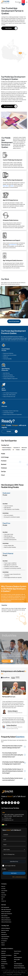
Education (3, 953)
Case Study (3, 894)
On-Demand (3, 961)
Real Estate (3, 959)
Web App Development (6, 909)
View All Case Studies (14, 321)
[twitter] (5, 802)
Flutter (12, 185)
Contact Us (3, 901)
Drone (15, 955)
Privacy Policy (9, 974)
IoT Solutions (4, 940)
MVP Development (5, 907)
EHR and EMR (17, 959)
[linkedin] (9, 802)
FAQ (20, 974)
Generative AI (4, 934)
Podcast (3, 896)
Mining (2, 965)
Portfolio (3, 892)
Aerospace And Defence (6, 955)
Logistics (3, 967)
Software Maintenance (6, 919)
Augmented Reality (5, 936)
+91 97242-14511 (7, 818)
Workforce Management (19, 965)
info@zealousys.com (8, 820)
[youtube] (12, 802)
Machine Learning (5, 930)
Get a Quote (8, 28)
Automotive (3, 957)
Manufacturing (4, 963)
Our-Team (3, 888)
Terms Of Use (16, 974)
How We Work (4, 890)
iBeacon (3, 942)
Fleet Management (18, 957)
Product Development (5, 911)
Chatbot (3, 944)
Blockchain (3, 932)
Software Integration (5, 917)
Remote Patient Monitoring (19, 967)
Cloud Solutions (4, 938)
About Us (3, 886)
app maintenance (13, 244)
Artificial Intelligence (5, 928)
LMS (15, 961)
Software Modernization (6, 921)
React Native (5, 185)
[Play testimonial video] (14, 688)
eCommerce (16, 953)
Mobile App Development (6, 913)
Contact (9, 431)
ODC (2, 898)
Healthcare (3, 951)
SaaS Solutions (4, 915)
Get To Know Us (8, 106)
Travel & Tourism (17, 951)
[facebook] (2, 802)
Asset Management (18, 963)
